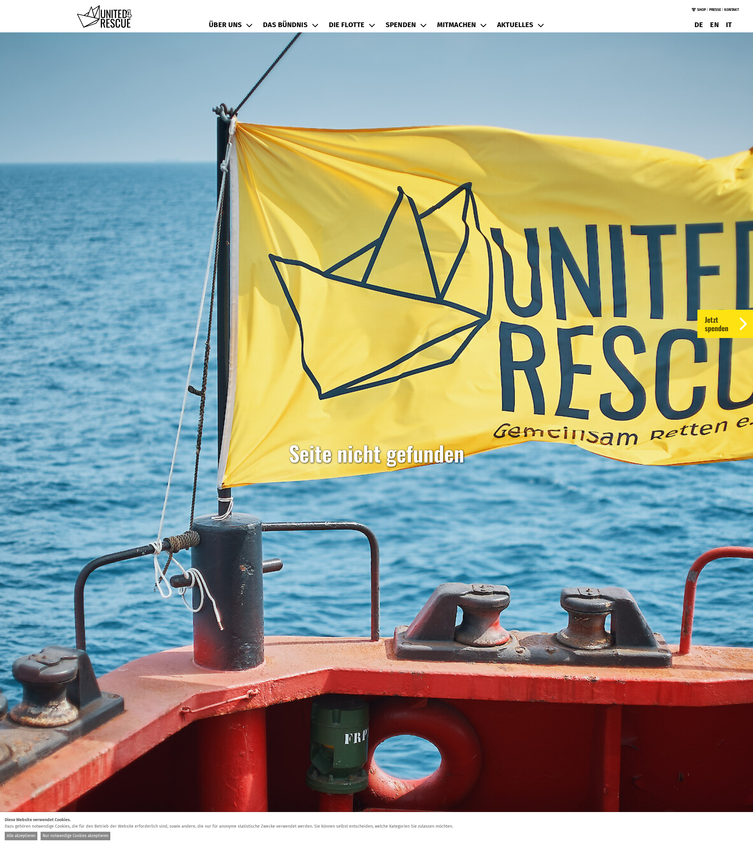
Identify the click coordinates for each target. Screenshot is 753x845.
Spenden (401, 25)
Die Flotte (346, 25)
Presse (715, 10)
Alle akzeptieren (21, 836)
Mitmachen (456, 25)
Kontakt (731, 10)
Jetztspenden (716, 323)
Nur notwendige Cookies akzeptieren (76, 836)
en (714, 25)
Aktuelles (515, 25)
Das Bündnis (285, 25)
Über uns (225, 25)
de (698, 25)
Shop (701, 10)
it (729, 25)
